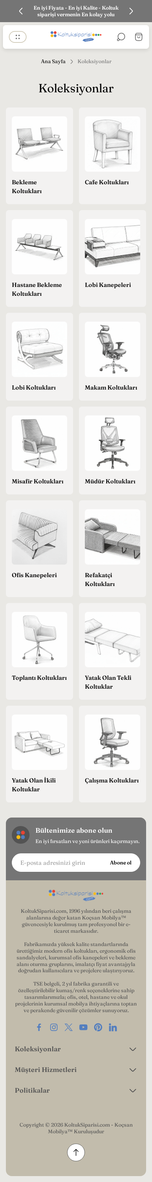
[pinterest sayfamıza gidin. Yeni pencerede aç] (98, 1027)
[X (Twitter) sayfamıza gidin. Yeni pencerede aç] (68, 1027)
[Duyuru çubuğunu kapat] (141, 11)
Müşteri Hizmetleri (46, 1069)
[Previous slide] (21, 11)
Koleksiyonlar (38, 1049)
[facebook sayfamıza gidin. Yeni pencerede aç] (39, 1027)
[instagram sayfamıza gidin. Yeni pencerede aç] (53, 1027)
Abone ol (120, 862)
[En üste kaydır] (76, 1152)
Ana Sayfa (53, 61)
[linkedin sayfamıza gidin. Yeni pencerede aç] (112, 1027)
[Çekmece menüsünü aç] (18, 37)
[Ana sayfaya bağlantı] (76, 895)
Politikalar (32, 1090)
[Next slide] (131, 11)
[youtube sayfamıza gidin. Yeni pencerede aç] (83, 1027)
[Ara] (121, 37)
